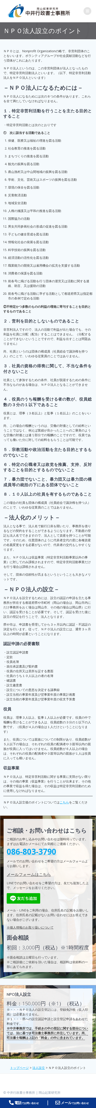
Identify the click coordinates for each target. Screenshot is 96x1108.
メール (74, 1102)
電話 (26, 1102)
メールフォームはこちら (29, 874)
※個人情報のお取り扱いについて (30, 927)
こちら (64, 802)
